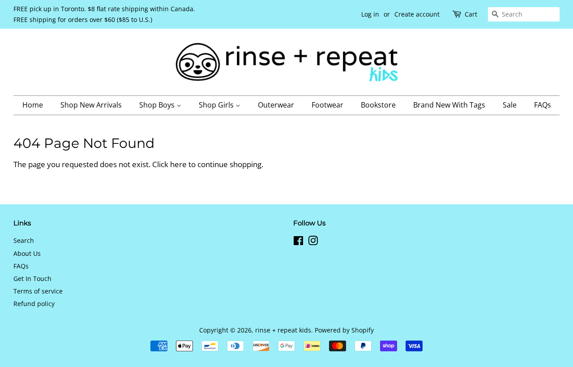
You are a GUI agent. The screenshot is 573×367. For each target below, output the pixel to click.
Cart (471, 14)
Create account (417, 14)
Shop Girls (217, 105)
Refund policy (34, 303)
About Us (27, 253)
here (178, 164)
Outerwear (276, 105)
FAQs (542, 105)
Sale (510, 105)
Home (32, 105)
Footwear (327, 105)
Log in (370, 14)
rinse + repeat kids (283, 330)
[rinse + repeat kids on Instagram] (313, 242)
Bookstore (378, 105)
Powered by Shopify (344, 330)
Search (23, 240)
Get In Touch (32, 278)
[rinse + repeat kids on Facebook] (298, 242)
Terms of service (38, 291)
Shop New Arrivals (91, 105)
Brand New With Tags (449, 105)
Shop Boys (157, 105)
